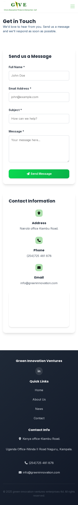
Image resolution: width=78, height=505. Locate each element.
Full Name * (17, 67)
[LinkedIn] (39, 371)
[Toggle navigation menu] (73, 6)
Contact (39, 418)
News (39, 409)
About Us (39, 399)
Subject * (15, 110)
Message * (16, 131)
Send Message (41, 173)
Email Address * (20, 88)
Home (39, 390)
